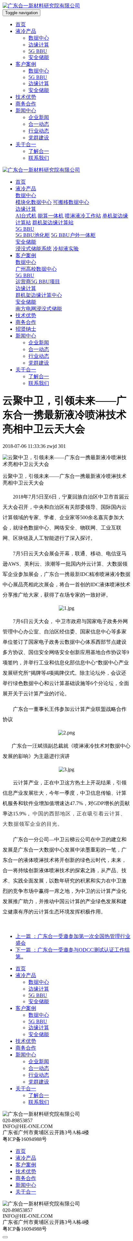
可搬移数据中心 (71, 202)
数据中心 (38, 38)
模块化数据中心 (33, 202)
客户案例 (25, 64)
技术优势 (25, 97)
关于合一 (25, 144)
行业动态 (38, 131)
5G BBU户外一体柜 (73, 235)
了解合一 (38, 151)
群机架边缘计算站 (53, 222)
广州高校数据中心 (36, 269)
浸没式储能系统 (33, 248)
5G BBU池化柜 (32, 235)
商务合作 (25, 103)
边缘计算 (38, 44)
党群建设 (38, 137)
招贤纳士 (25, 329)
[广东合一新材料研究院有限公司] (41, 5)
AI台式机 (25, 215)
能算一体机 (51, 215)
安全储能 (38, 57)
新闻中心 (25, 110)
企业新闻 (38, 117)
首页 (20, 24)
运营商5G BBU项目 (37, 281)
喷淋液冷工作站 (83, 215)
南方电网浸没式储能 (38, 308)
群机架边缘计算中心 (38, 295)
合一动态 (38, 124)
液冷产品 (25, 31)
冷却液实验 (66, 248)
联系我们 (38, 158)
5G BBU (37, 51)
